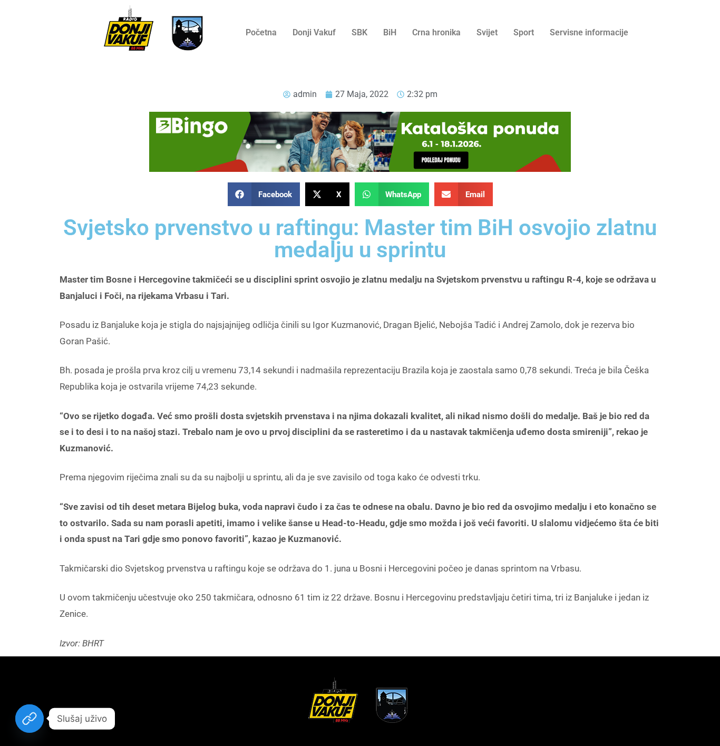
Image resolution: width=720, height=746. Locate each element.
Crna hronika (436, 32)
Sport (523, 32)
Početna (261, 32)
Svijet (487, 32)
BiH (389, 32)
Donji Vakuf (314, 32)
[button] (264, 194)
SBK (359, 32)
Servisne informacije (589, 32)
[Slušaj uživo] (29, 718)
